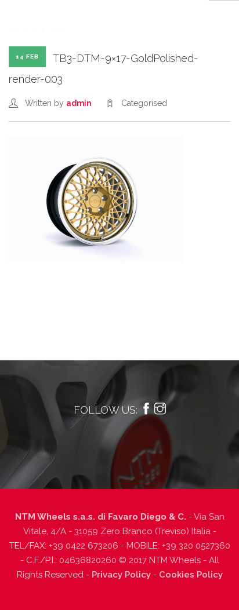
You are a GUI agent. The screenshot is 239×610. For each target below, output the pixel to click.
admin (78, 103)
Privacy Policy (121, 574)
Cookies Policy (191, 574)
